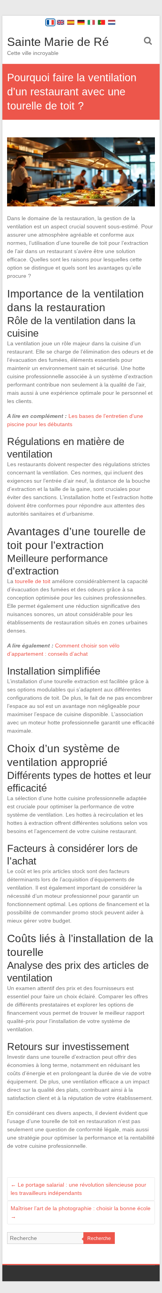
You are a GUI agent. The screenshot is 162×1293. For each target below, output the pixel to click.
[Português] (101, 22)
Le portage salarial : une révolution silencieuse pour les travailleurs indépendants (78, 1189)
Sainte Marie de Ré (58, 41)
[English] (60, 22)
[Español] (71, 22)
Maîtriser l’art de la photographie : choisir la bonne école (81, 1212)
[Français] (50, 22)
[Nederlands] (112, 22)
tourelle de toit (32, 581)
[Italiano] (91, 22)
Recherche (99, 1238)
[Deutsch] (81, 22)
